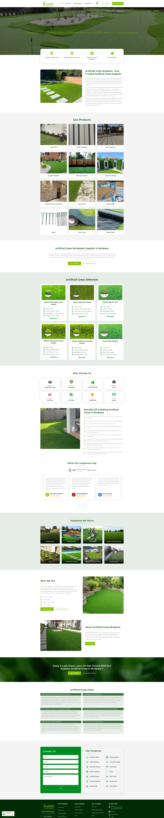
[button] (79, 505)
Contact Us (88, 3)
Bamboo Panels (62, 816)
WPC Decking (78, 812)
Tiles (76, 815)
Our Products (77, 3)
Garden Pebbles (62, 813)
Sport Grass (61, 810)
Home (61, 3)
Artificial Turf (61, 807)
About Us (68, 3)
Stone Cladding (79, 809)
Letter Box (77, 807)
